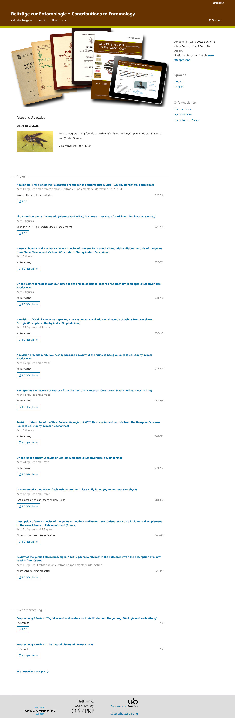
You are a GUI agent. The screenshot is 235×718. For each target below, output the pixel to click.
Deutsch (179, 81)
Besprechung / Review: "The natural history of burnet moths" (56, 644)
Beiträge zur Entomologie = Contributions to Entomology (73, 14)
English (179, 87)
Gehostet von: (119, 706)
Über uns (58, 20)
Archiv (42, 20)
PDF (24, 201)
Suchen (216, 20)
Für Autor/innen (183, 114)
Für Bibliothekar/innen (186, 120)
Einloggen (218, 2)
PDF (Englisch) (30, 268)
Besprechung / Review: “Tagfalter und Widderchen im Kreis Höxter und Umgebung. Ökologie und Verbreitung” (87, 618)
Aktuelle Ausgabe (21, 20)
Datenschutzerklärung (124, 713)
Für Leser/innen (183, 109)
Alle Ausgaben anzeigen (31, 671)
